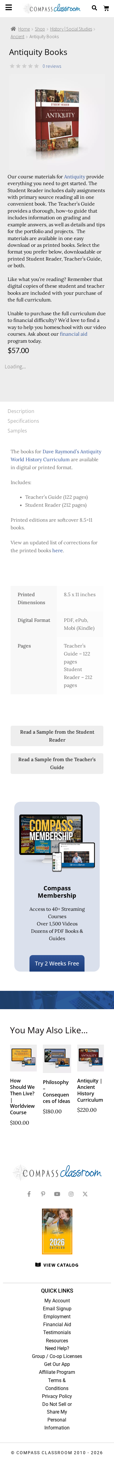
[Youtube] (57, 1193)
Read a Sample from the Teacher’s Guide (57, 763)
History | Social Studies (71, 29)
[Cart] (106, 8)
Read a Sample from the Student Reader (57, 736)
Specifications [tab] (23, 421)
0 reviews (52, 66)
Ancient (17, 36)
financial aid (74, 334)
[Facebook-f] (29, 1193)
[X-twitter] (85, 1193)
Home (24, 29)
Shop (40, 29)
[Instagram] (71, 1193)
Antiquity (74, 176)
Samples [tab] (17, 430)
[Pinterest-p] (43, 1193)
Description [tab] (21, 411)
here (57, 550)
